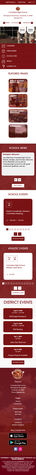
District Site (21, 2)
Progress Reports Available (18, 355)
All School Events (18, 238)
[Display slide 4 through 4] (15, 229)
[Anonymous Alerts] (30, 30)
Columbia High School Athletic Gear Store (15, 267)
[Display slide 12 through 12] (33, 283)
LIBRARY (13, 96)
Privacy (18, 401)
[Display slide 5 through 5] (18, 229)
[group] (18, 164)
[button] (15, 179)
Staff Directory (10, 2)
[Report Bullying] (22, 30)
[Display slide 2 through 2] (10, 229)
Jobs (29, 2)
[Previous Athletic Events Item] (15, 288)
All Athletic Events (18, 293)
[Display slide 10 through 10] (27, 283)
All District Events (18, 362)
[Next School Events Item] (19, 234)
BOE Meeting (18, 330)
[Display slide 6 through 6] (21, 229)
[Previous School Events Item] (15, 234)
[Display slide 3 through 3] (13, 229)
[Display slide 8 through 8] (26, 229)
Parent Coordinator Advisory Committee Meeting (18, 213)
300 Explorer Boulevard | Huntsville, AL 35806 (18, 15)
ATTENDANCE (15, 126)
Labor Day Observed (18, 343)
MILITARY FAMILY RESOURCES (17, 112)
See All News (18, 185)
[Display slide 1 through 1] (7, 229)
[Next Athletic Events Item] (19, 288)
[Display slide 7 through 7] (23, 229)
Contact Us (18, 422)
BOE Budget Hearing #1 (18, 317)
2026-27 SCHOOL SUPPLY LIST (17, 82)
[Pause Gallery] (32, 41)
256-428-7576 (18, 18)
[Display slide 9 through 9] (29, 229)
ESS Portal (18, 414)
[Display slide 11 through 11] (30, 283)
